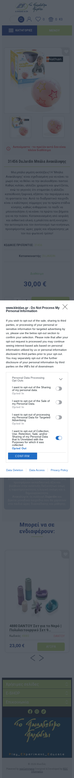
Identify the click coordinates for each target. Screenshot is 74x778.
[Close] (66, 308)
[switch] (59, 389)
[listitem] (37, 379)
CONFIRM (22, 456)
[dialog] (37, 389)
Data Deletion (14, 470)
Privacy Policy (59, 470)
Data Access (37, 470)
